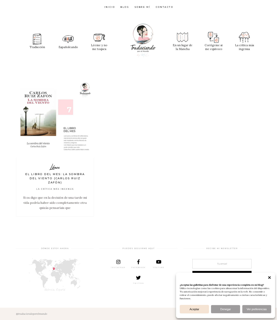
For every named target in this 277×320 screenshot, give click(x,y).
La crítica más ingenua (55, 189)
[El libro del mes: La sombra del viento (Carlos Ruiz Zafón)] (55, 119)
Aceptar (194, 309)
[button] (269, 277)
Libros (55, 167)
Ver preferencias (257, 309)
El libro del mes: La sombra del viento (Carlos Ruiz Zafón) (55, 178)
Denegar (225, 309)
